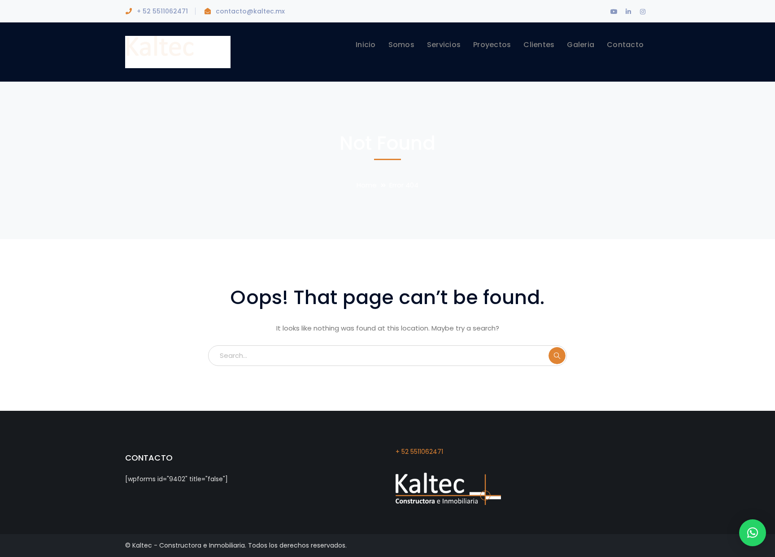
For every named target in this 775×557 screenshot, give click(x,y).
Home (367, 185)
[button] (752, 532)
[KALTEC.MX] (178, 51)
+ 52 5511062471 (419, 451)
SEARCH (557, 355)
